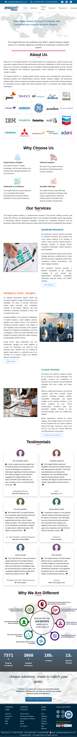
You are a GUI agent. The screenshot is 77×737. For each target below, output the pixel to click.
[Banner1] (33, 27)
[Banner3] (40, 27)
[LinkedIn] (71, 2)
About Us (8, 714)
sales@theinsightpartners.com (17, 2)
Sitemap (43, 728)
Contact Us (8, 716)
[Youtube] (63, 717)
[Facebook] (62, 2)
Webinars (44, 723)
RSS (6, 721)
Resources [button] (62, 8)
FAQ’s (22, 723)
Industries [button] (33, 8)
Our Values (23, 726)
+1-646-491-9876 (39, 2)
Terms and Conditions (27, 716)
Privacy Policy (24, 714)
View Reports (48, 285)
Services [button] (52, 8)
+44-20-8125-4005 (51, 2)
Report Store (43, 8)
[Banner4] (43, 27)
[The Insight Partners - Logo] (12, 8)
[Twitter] (67, 2)
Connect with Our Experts (38, 699)
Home (25, 8)
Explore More (11, 361)
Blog (42, 726)
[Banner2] (36, 27)
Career (7, 718)
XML (6, 723)
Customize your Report (52, 435)
